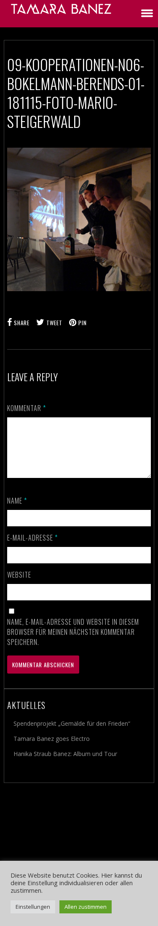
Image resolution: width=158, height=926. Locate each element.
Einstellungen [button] (33, 906)
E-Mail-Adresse (32, 538)
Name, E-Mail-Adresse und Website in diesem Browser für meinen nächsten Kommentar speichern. (73, 632)
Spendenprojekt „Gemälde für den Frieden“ (71, 723)
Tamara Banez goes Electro (51, 739)
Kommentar (26, 408)
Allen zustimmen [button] (85, 906)
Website (19, 575)
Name (17, 501)
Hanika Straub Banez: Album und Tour (65, 754)
